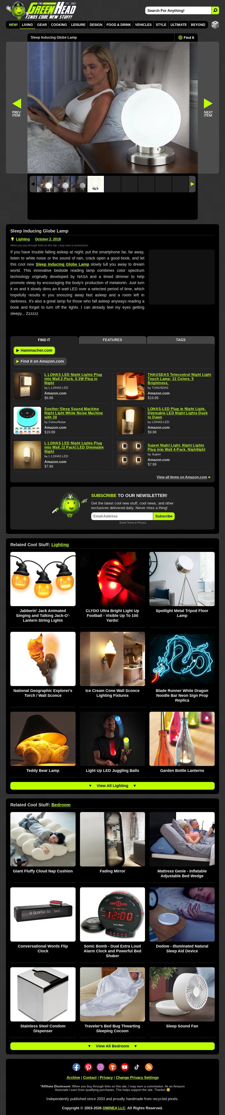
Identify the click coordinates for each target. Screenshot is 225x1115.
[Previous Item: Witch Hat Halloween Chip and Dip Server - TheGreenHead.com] (16, 108)
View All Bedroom (112, 1046)
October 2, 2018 (48, 239)
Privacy (141, 522)
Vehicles (143, 25)
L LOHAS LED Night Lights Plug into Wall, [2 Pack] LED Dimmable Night (74, 447)
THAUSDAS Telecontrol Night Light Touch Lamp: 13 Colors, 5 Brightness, (179, 379)
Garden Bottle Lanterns (182, 770)
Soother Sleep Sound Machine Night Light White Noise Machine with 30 (73, 413)
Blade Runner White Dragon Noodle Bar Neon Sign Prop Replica (182, 695)
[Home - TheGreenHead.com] (41, 10)
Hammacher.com (34, 350)
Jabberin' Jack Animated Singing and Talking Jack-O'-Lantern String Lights (43, 616)
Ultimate (179, 25)
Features (112, 340)
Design (96, 25)
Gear (42, 25)
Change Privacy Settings (137, 1077)
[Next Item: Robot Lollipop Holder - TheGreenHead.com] (208, 108)
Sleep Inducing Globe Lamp (62, 264)
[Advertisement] (112, 207)
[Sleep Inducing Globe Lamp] (45, 184)
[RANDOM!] (215, 25)
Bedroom (61, 804)
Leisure (78, 25)
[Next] (192, 184)
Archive (73, 1077)
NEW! (13, 25)
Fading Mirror (112, 871)
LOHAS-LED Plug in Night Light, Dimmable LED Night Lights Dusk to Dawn (178, 413)
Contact (90, 1077)
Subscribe (163, 516)
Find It (189, 38)
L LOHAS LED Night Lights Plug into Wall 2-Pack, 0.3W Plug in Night (73, 379)
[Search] (215, 10)
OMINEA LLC (114, 1108)
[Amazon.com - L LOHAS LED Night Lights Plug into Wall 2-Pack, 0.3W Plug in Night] (27, 386)
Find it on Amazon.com (40, 361)
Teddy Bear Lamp (42, 770)
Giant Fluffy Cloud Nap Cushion (43, 871)
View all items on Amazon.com (182, 477)
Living (27, 25)
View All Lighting (112, 786)
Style (161, 25)
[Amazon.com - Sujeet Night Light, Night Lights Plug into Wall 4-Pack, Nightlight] (130, 454)
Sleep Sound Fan (182, 1026)
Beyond (198, 25)
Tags (181, 340)
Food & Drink (119, 25)
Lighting (23, 239)
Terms (130, 522)
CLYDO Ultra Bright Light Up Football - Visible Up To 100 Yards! (112, 616)
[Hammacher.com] (112, 108)
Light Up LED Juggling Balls (112, 770)
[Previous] (33, 184)
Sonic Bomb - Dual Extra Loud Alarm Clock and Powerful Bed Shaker (112, 951)
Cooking (59, 25)
